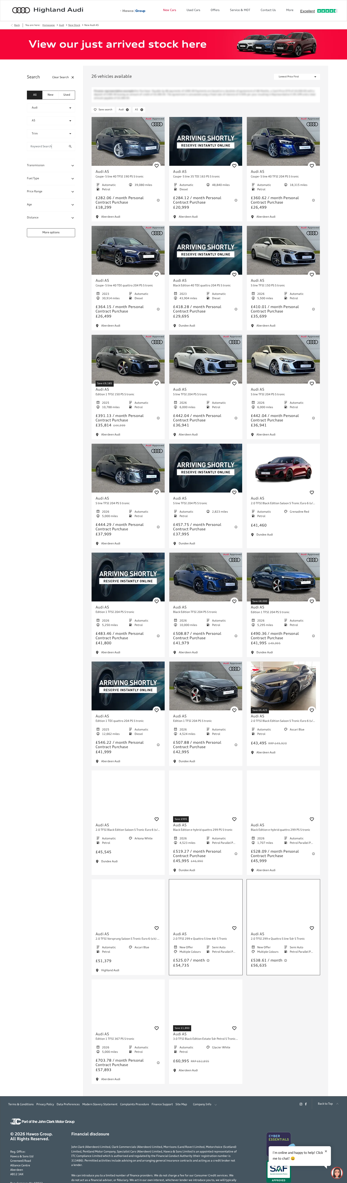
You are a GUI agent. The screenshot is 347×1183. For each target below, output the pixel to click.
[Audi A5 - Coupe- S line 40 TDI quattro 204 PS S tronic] (128, 253)
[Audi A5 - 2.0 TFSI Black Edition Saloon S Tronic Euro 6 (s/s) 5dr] (283, 471)
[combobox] (51, 107)
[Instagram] (301, 1107)
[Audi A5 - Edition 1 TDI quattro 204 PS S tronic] (128, 689)
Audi (61, 25)
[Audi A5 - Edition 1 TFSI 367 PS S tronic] (128, 1007)
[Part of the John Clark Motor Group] (42, 1127)
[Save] (157, 169)
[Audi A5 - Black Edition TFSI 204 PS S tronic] (205, 580)
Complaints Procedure (134, 1107)
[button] (63, 107)
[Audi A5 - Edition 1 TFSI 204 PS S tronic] (128, 580)
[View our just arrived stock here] (173, 44)
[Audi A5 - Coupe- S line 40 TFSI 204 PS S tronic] (283, 145)
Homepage (48, 25)
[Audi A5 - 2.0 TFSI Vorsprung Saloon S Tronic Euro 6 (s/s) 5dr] (128, 907)
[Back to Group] (132, 11)
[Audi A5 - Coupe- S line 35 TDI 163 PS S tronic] (205, 145)
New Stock (74, 25)
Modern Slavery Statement (99, 1107)
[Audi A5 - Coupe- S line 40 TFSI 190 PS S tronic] (128, 145)
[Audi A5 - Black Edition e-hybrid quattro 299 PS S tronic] (205, 798)
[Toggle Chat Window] (337, 1173)
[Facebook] (306, 1107)
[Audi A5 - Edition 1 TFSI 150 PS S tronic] (128, 362)
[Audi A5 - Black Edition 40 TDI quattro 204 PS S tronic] (205, 253)
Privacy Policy (45, 1107)
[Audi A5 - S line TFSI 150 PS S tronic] (283, 253)
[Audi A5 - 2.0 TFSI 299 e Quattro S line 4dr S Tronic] (205, 907)
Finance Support (162, 1107)
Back (17, 25)
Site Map (181, 1107)
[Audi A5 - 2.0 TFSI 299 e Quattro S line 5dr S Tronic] (283, 907)
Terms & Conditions (21, 1107)
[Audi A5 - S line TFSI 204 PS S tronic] (205, 362)
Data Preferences (68, 1107)
